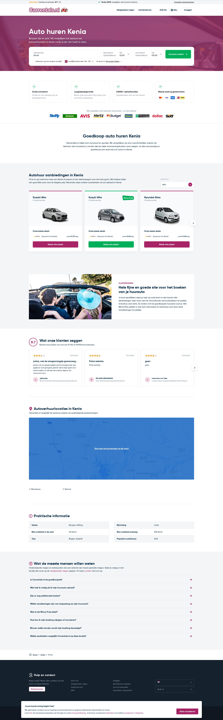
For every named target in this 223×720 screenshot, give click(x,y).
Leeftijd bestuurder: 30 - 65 (79, 61)
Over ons (74, 681)
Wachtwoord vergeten (122, 684)
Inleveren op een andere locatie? (48, 61)
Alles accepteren (187, 711)
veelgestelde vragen (59, 571)
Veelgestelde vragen (125, 10)
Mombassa (36, 489)
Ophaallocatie (39, 53)
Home (35, 655)
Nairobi (68, 489)
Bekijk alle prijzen (55, 244)
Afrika (43, 655)
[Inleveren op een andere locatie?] (33, 61)
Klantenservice (144, 10)
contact (88, 571)
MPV (73, 690)
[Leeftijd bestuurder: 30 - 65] (66, 61)
